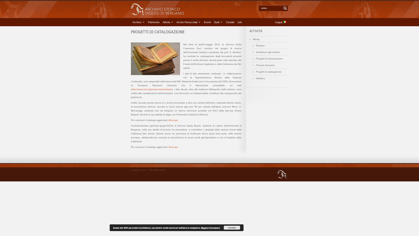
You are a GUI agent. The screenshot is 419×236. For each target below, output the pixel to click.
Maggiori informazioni (210, 227)
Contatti (230, 22)
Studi (216, 22)
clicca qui (173, 120)
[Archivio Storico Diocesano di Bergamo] (157, 17)
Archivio (137, 22)
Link (239, 22)
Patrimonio (153, 22)
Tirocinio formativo (265, 65)
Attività (166, 22)
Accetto (232, 227)
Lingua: (279, 22)
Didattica (260, 78)
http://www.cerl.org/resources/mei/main (152, 89)
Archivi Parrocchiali (187, 22)
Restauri (260, 45)
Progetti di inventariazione (269, 58)
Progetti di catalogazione (269, 71)
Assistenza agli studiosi (268, 52)
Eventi (207, 22)
